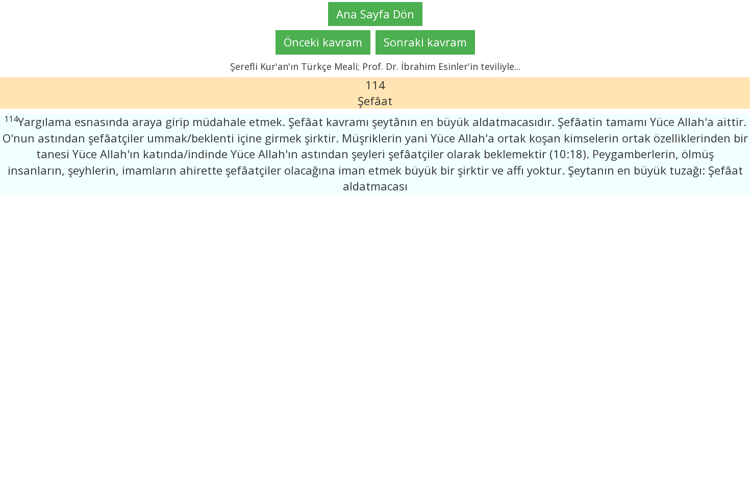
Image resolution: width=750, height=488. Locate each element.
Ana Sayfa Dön (375, 13)
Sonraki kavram (425, 42)
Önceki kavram (323, 42)
